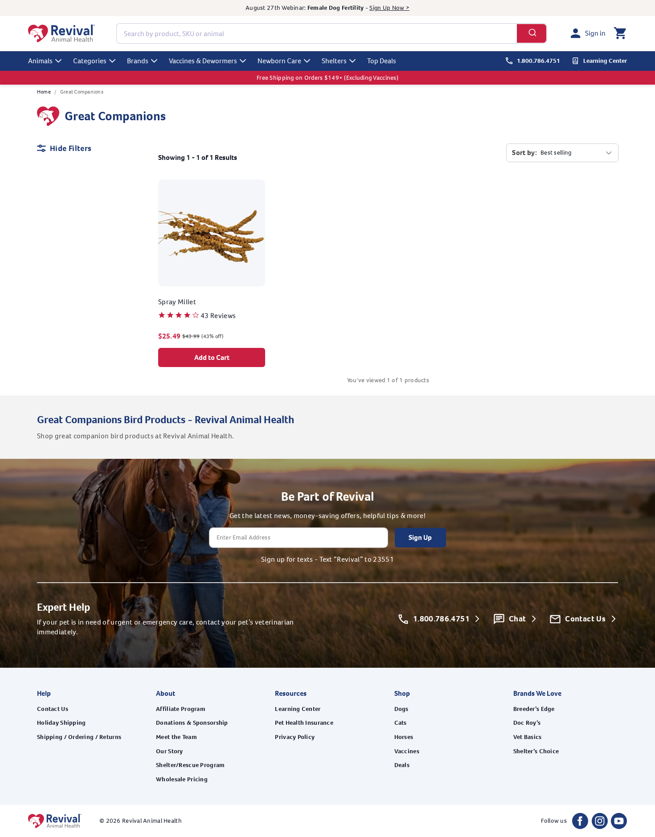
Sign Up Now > (389, 8)
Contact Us (52, 709)
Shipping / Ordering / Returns (79, 737)
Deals (401, 765)
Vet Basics (527, 737)
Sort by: (524, 152)
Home (44, 91)
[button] (620, 33)
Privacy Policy (295, 737)
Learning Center (297, 709)
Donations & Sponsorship (192, 723)
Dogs (401, 709)
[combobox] (331, 33)
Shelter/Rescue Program (190, 765)
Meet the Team (176, 737)
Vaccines (406, 751)
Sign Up (420, 537)
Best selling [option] (555, 152)
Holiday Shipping (61, 723)
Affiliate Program (180, 709)
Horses (403, 737)
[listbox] (576, 153)
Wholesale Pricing (182, 779)
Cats (400, 723)
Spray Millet (177, 301)
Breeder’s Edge (534, 709)
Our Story (169, 751)
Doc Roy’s (527, 723)
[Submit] (531, 33)
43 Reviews (218, 315)
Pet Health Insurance (304, 723)
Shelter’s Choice (536, 751)
